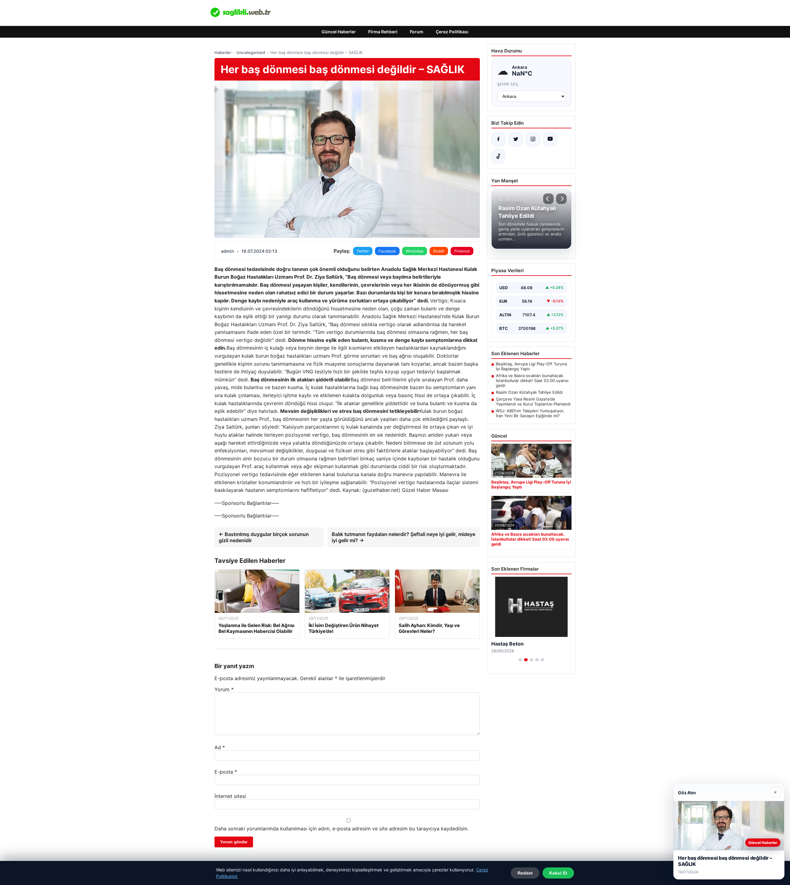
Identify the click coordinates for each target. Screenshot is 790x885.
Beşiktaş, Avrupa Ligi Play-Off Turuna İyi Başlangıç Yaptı (531, 366)
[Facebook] (498, 139)
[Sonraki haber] (561, 198)
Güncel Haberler (339, 31)
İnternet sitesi (230, 796)
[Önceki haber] (548, 198)
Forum (416, 31)
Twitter (363, 251)
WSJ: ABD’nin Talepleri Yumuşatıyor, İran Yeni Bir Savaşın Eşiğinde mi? (530, 413)
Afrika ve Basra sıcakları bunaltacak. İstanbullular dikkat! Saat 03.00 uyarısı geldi (532, 380)
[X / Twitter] (516, 139)
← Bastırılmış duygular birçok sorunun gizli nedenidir (264, 537)
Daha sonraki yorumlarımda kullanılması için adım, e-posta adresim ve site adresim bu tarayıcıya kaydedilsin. (341, 828)
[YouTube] (550, 139)
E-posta (225, 772)
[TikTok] (498, 156)
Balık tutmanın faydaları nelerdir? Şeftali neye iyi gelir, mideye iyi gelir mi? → (403, 537)
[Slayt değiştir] (520, 659)
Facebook (387, 251)
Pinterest (462, 251)
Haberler (222, 52)
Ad (219, 747)
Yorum (224, 689)
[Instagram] (533, 139)
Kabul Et (558, 872)
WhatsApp (414, 251)
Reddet (525, 872)
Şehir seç (508, 84)
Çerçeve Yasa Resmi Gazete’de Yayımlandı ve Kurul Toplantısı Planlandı (533, 401)
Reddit (438, 251)
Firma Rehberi (382, 31)
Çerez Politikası (452, 31)
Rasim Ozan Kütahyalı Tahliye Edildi (529, 392)
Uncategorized (250, 52)
